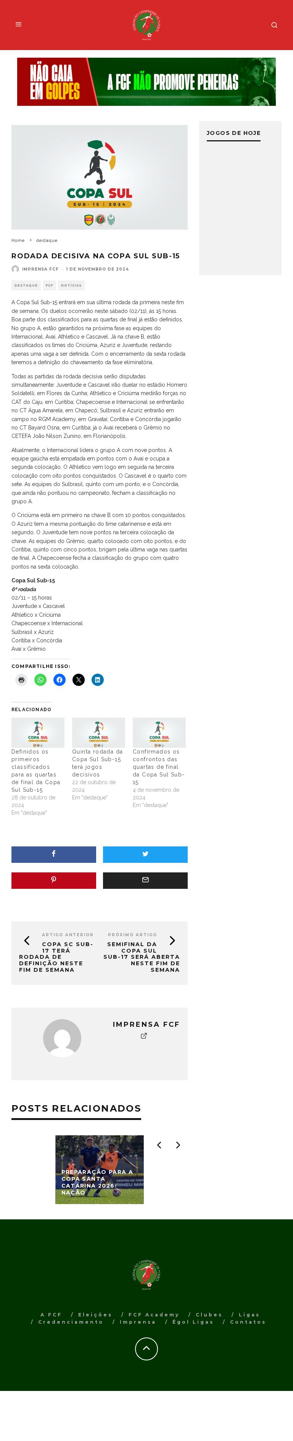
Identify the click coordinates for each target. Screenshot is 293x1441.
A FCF (51, 1315)
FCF (49, 285)
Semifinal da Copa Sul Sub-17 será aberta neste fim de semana (141, 957)
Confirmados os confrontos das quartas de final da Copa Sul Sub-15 (159, 767)
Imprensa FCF (40, 269)
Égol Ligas (193, 1322)
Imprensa (138, 1322)
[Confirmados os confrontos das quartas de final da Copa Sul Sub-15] (159, 733)
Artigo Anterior (68, 934)
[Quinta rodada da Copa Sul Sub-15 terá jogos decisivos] (98, 733)
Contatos (248, 1322)
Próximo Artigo (132, 934)
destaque (26, 285)
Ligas (249, 1315)
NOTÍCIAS (71, 285)
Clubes (209, 1315)
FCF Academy (154, 1315)
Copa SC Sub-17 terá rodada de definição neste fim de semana (56, 957)
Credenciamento (71, 1322)
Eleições (95, 1315)
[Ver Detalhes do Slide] (146, 82)
